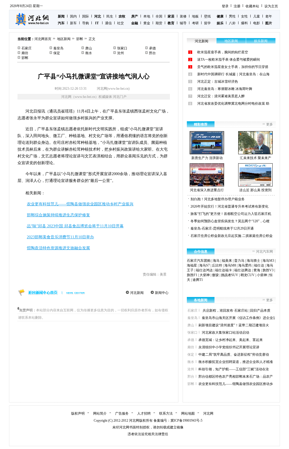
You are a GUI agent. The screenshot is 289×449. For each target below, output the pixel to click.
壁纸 (207, 16)
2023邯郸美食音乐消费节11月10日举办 (60, 237)
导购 (85, 23)
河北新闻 (137, 293)
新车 (73, 23)
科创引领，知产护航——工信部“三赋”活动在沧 (233, 369)
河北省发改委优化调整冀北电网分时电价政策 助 (233, 103)
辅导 (183, 23)
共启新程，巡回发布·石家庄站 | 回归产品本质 (236, 310)
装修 (183, 16)
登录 (225, 6)
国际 (85, 16)
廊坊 (24, 53)
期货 (159, 23)
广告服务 (122, 413)
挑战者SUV (229, 275)
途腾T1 (197, 280)
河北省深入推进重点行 (207, 190)
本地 (146, 16)
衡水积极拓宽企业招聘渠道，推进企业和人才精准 (235, 362)
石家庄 (26, 48)
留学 (207, 23)
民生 (109, 16)
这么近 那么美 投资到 (255, 190)
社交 (120, 23)
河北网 (208, 413)
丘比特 (217, 265)
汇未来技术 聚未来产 (255, 158)
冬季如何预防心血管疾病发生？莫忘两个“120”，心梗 (230, 221)
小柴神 (262, 275)
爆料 (244, 23)
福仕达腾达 (242, 270)
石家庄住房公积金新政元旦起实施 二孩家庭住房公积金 (232, 236)
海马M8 (230, 265)
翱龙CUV (247, 275)
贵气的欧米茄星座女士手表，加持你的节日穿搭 (232, 67)
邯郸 (79, 39)
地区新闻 (64, 39)
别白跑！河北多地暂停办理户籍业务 (218, 199)
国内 (73, 16)
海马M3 (268, 261)
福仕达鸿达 (204, 270)
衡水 (88, 53)
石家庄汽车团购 (199, 261)
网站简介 (100, 413)
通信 (108, 23)
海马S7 (204, 265)
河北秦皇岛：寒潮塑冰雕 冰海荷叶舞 (224, 89)
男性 (232, 16)
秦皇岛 (58, 48)
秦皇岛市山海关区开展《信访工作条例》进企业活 (239, 318)
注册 (237, 6)
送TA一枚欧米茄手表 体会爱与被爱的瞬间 (228, 59)
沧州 (120, 53)
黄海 (256, 270)
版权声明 (78, 413)
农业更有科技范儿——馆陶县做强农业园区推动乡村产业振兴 (80, 204)
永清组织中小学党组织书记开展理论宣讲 (228, 347)
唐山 (88, 48)
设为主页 (271, 6)
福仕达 (259, 265)
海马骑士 (253, 261)
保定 (56, 53)
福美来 (227, 261)
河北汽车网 (264, 252)
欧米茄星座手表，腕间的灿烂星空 (222, 52)
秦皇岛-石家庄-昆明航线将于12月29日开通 (222, 228)
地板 (195, 16)
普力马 (239, 261)
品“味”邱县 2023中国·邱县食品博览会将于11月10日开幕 (75, 226)
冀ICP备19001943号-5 (186, 420)
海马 (216, 261)
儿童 (256, 16)
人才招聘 (144, 413)
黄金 (146, 23)
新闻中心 (161, 293)
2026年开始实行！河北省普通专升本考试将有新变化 (229, 206)
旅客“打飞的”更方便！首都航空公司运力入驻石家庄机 (231, 214)
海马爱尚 (245, 265)
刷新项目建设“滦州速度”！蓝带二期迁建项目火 (233, 325)
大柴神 (205, 275)
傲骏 (215, 275)
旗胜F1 (192, 275)
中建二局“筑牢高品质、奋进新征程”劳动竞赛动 (233, 354)
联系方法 (166, 413)
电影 (256, 23)
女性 (244, 16)
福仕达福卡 (223, 270)
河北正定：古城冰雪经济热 (217, 81)
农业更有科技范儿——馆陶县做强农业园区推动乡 (235, 384)
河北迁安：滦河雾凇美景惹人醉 (221, 96)
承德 (152, 48)
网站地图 (188, 413)
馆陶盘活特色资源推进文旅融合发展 (58, 248)
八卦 (232, 23)
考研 (195, 23)
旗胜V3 (267, 270)
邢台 (152, 53)
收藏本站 (252, 6)
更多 (269, 124)
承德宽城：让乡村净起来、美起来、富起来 (230, 340)
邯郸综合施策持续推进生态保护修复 (58, 215)
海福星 (192, 265)
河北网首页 (42, 39)
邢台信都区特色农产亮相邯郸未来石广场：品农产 (235, 376)
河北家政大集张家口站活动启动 (225, 332)
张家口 (122, 48)
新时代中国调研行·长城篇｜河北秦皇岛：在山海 (233, 74)
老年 (268, 16)
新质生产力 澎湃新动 (207, 158)
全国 (159, 16)
